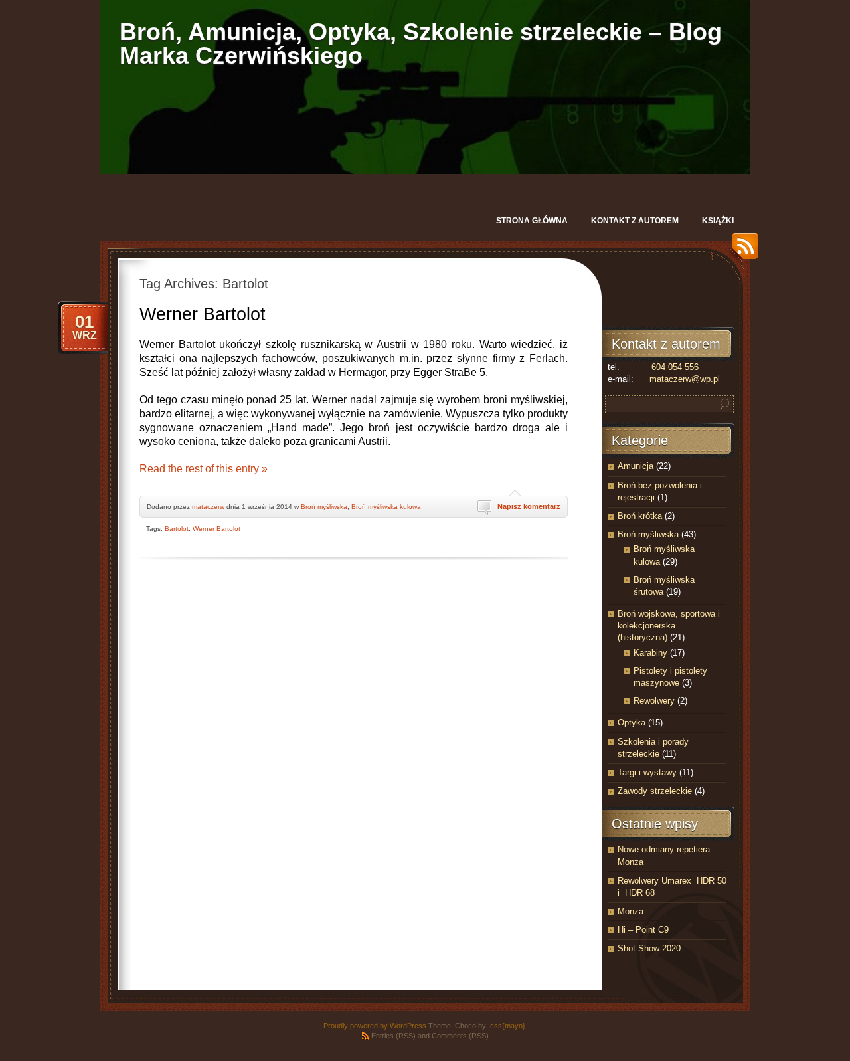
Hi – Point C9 (643, 930)
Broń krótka (640, 516)
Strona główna (532, 220)
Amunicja (635, 466)
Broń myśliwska (324, 506)
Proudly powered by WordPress (374, 1026)
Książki (718, 220)
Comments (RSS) (460, 1036)
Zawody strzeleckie (655, 791)
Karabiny (650, 653)
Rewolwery (654, 701)
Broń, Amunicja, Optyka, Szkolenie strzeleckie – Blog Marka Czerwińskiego (421, 43)
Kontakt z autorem (635, 220)
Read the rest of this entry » (203, 468)
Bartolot (177, 528)
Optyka (631, 722)
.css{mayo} (506, 1026)
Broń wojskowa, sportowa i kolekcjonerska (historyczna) (669, 625)
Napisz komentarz (528, 506)
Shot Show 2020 (649, 948)
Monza (630, 911)
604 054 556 (675, 367)
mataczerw (208, 506)
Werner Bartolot (202, 314)
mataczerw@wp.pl (684, 379)
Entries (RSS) (393, 1036)
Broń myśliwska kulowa (386, 506)
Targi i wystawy (647, 772)
